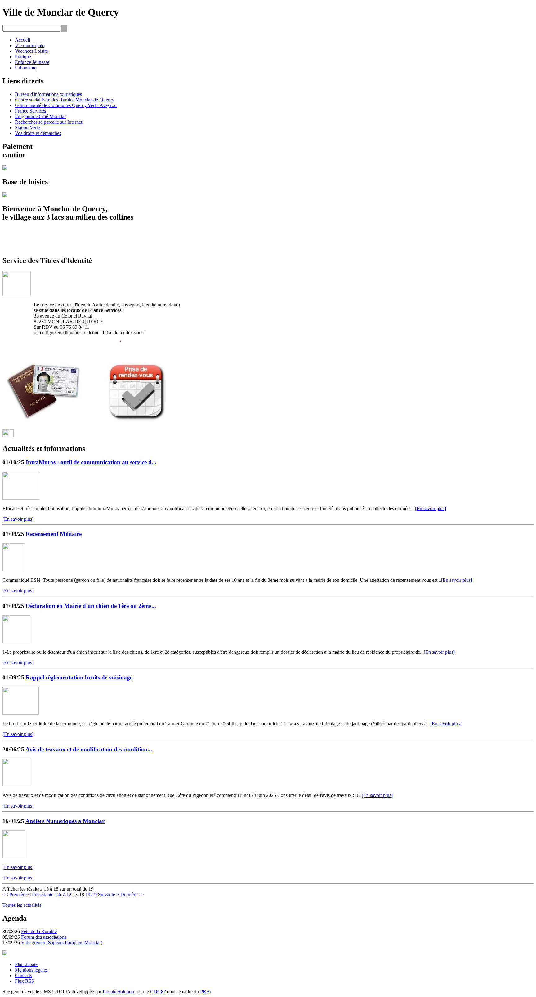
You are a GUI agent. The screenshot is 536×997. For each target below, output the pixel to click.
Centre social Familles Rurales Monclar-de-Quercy (64, 99)
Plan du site (26, 964)
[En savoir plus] (430, 508)
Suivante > (108, 894)
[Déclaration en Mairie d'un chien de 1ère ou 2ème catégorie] (16, 641)
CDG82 (158, 991)
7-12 (66, 894)
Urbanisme (25, 67)
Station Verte (27, 127)
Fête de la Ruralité (39, 931)
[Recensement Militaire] (13, 569)
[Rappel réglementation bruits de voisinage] (20, 713)
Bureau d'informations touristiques (48, 94)
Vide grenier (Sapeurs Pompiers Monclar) (61, 942)
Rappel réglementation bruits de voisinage (79, 677)
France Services (30, 110)
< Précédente (40, 894)
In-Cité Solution (118, 991)
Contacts (23, 975)
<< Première (14, 894)
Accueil (22, 39)
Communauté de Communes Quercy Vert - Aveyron (66, 105)
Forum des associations (43, 937)
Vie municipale (29, 45)
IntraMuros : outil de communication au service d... (91, 462)
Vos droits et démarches (38, 133)
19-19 (91, 894)
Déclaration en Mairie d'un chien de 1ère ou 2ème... (91, 606)
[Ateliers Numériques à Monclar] (13, 856)
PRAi (205, 991)
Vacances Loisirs (31, 51)
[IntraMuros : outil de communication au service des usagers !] (20, 498)
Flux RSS (24, 981)
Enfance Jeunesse (32, 62)
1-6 (58, 894)
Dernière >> (132, 894)
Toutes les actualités (21, 905)
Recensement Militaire (54, 534)
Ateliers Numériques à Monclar (65, 821)
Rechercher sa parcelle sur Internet (48, 122)
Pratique (23, 56)
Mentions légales (31, 970)
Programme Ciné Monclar (40, 116)
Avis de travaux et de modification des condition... (88, 749)
